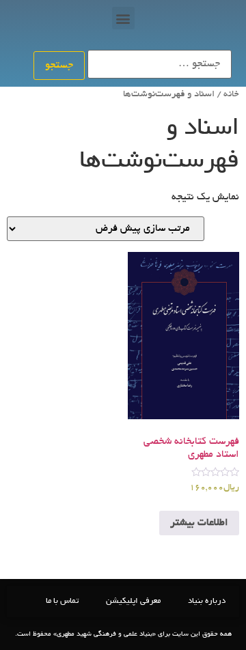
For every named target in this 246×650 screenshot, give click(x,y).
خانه (231, 94)
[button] (123, 18)
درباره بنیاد (207, 601)
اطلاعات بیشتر (199, 523)
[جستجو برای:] (159, 64)
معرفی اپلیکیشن (133, 601)
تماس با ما (62, 601)
